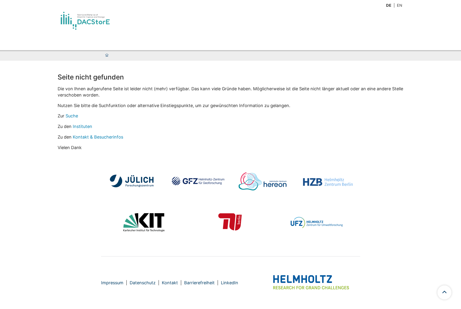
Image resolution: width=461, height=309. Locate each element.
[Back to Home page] (85, 21)
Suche (72, 115)
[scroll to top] (444, 292)
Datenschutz (143, 282)
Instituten (82, 126)
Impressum (112, 282)
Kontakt (170, 282)
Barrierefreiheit (199, 282)
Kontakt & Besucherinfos (98, 136)
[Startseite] (107, 55)
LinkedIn (229, 282)
